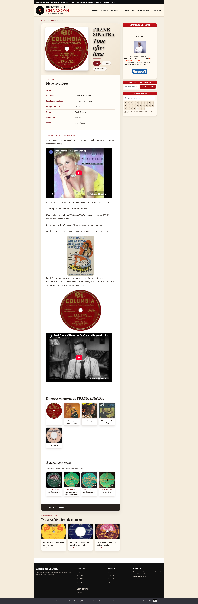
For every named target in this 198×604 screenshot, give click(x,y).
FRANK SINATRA (100, 68)
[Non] (195, 601)
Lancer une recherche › (140, 576)
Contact (157, 10)
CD (133, 10)
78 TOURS (125, 10)
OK (155, 601)
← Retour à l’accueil (55, 508)
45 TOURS (104, 10)
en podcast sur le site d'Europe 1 (137, 59)
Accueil (94, 10)
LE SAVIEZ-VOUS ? (144, 10)
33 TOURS (114, 10)
